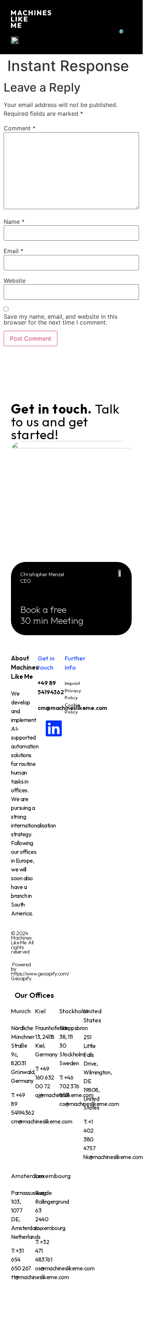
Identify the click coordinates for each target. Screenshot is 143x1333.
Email (13, 251)
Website (15, 281)
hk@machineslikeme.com (113, 1156)
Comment (19, 128)
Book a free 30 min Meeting (51, 615)
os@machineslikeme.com (65, 1268)
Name (14, 222)
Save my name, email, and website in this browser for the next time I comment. (60, 319)
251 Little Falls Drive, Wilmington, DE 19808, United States (97, 1072)
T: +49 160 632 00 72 (44, 1077)
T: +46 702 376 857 (69, 1086)
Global (131, 31)
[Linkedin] (46, 728)
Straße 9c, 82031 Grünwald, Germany (23, 1063)
